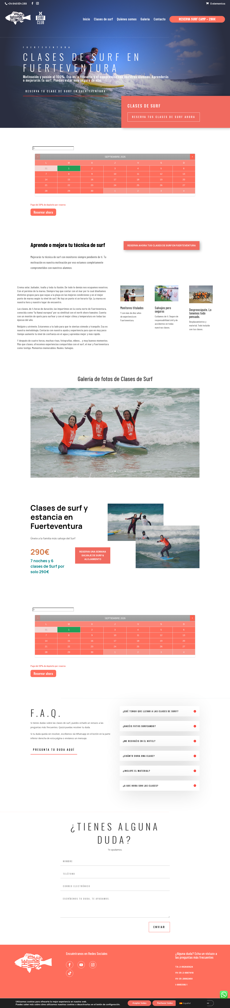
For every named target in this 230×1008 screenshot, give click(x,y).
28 (46, 191)
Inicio (86, 19)
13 (184, 174)
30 (92, 191)
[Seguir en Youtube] (81, 964)
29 (69, 191)
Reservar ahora (43, 212)
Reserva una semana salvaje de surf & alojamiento (92, 555)
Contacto (160, 19)
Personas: (38, 144)
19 (161, 179)
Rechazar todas (165, 1003)
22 (69, 185)
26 (161, 185)
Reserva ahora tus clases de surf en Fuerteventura (161, 245)
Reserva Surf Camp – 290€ (197, 19)
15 (69, 179)
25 (138, 185)
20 (184, 179)
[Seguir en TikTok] (69, 973)
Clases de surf (103, 19)
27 (184, 185)
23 (92, 185)
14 (46, 179)
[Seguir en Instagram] (92, 964)
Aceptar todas (139, 1003)
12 (161, 174)
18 (138, 179)
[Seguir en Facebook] (69, 964)
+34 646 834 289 (17, 3)
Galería (145, 19)
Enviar (159, 927)
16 (92, 179)
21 (46, 185)
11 (138, 174)
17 (115, 179)
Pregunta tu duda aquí (54, 749)
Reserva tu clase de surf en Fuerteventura (66, 91)
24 (115, 185)
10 (115, 174)
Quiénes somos (127, 19)
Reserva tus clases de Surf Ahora (163, 117)
